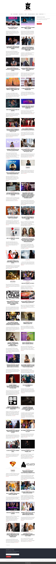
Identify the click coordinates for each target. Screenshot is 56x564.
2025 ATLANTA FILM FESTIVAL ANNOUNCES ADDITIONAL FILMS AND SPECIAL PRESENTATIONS (28, 471)
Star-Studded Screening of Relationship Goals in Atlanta (27, 129)
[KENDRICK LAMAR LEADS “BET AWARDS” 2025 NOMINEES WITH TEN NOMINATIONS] (13, 400)
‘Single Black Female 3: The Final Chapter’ (12, 513)
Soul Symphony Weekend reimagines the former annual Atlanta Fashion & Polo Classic (13, 323)
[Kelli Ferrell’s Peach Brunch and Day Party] (28, 424)
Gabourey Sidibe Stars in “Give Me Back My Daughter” (27, 492)
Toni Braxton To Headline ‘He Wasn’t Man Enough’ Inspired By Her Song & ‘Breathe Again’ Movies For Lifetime (28, 240)
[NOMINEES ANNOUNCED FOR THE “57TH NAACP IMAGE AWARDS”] (13, 143)
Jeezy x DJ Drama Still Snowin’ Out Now (12, 239)
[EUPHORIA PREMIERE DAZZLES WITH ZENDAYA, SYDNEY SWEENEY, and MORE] (13, 82)
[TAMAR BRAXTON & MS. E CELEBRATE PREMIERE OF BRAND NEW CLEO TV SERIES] (28, 527)
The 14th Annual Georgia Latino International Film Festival (28, 302)
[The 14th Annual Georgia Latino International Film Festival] (28, 295)
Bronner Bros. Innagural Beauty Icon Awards (12, 218)
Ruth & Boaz (12, 281)
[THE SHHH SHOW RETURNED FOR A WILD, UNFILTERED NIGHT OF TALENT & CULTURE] (13, 186)
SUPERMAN (13, 470)
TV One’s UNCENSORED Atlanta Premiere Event (27, 89)
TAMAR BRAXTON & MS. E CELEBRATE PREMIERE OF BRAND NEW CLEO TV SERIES (28, 534)
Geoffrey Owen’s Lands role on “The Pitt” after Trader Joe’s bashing (27, 69)
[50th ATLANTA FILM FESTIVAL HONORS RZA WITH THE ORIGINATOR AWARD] (13, 62)
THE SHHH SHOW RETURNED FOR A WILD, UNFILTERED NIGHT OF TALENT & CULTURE (13, 193)
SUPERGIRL (28, 167)
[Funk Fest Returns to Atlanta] (28, 275)
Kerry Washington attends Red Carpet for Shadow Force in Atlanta (12, 431)
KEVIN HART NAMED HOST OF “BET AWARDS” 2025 (27, 451)
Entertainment (13, 26)
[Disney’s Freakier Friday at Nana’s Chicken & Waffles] (28, 336)
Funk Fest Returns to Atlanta (27, 283)
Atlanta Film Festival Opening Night (12, 451)
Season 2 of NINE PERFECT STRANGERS (28, 386)
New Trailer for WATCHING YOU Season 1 (12, 110)
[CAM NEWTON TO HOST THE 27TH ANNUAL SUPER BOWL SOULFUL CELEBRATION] (28, 101)
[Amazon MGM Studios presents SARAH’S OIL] (28, 316)
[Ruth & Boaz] (13, 275)
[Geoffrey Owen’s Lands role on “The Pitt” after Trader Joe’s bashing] (28, 62)
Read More (12, 34)
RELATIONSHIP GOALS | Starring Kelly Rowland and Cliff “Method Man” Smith (27, 150)
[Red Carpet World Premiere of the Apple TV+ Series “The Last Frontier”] (28, 210)
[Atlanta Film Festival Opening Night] (13, 444)
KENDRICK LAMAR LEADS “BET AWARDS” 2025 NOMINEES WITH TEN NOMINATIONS (13, 407)
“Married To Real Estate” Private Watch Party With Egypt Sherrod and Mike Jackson (28, 513)
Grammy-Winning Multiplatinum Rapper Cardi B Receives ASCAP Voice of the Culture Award (13, 387)
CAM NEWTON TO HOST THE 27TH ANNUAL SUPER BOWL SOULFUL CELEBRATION (27, 107)
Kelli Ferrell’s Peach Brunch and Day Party (28, 431)
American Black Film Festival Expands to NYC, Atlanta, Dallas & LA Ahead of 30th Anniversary (13, 303)
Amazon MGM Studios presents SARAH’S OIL (27, 323)
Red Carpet (15, 87)
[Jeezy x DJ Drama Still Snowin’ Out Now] (13, 231)
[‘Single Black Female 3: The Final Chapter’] (13, 506)
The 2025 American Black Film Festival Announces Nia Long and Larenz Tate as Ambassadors (13, 535)
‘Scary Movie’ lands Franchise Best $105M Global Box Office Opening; (12, 47)
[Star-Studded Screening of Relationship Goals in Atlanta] (28, 122)
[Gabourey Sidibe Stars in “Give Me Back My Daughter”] (28, 485)
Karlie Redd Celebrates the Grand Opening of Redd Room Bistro (13, 261)
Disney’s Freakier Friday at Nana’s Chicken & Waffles (27, 343)
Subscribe (8, 556)
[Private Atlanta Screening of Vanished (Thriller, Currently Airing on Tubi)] (13, 122)
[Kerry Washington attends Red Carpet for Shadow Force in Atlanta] (13, 424)
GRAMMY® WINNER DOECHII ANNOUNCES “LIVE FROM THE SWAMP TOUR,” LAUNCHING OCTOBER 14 (12, 344)
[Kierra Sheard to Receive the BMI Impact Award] (28, 21)
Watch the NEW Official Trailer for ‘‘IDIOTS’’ (13, 28)
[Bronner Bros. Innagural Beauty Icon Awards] (13, 210)
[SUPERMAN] (13, 464)
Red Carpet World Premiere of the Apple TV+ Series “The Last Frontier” (28, 218)
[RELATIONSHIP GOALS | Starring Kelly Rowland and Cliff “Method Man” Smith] (28, 143)
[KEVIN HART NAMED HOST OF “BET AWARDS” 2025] (28, 444)
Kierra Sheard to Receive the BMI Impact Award (28, 28)
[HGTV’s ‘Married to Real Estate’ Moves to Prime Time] (13, 486)
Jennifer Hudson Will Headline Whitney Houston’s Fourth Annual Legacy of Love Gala (13, 365)
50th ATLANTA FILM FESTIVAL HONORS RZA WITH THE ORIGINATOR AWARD (13, 69)
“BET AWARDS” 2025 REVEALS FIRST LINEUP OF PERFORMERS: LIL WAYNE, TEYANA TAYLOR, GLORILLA (28, 365)
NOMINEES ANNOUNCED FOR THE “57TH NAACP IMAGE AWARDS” (13, 150)
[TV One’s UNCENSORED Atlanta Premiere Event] (28, 82)
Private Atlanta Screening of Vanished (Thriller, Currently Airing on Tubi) (12, 130)
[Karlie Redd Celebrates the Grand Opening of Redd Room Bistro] (13, 254)
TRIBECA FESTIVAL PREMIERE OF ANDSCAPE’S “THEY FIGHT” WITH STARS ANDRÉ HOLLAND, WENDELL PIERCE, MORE (27, 49)
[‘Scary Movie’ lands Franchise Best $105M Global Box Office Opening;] (13, 40)
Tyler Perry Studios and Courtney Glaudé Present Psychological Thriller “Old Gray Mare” (28, 409)
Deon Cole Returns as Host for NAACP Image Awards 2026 (12, 173)
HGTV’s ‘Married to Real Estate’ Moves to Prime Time (12, 494)
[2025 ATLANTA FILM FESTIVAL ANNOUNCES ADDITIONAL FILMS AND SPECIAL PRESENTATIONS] (28, 464)
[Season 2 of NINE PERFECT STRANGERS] (28, 378)
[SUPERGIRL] (28, 163)
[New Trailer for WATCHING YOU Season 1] (13, 103)
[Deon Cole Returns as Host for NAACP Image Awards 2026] (13, 165)
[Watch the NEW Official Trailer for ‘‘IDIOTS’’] (13, 21)
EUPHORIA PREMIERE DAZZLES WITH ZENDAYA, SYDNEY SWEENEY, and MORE (12, 89)
